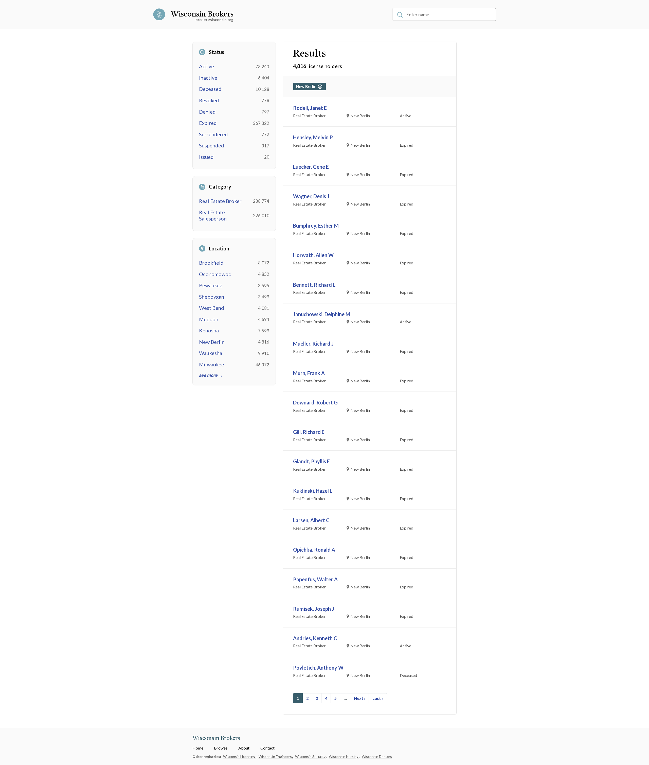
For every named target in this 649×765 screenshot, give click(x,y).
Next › (359, 698)
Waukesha (210, 353)
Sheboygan (211, 297)
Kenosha (209, 330)
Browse (220, 747)
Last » (378, 698)
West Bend (211, 308)
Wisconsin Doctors (377, 756)
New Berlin (212, 342)
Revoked (209, 100)
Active (206, 66)
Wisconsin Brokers (202, 14)
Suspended (211, 145)
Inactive (208, 78)
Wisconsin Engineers (276, 756)
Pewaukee (210, 285)
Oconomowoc (215, 274)
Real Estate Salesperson (213, 215)
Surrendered (213, 134)
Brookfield (211, 263)
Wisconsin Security (310, 756)
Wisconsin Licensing (239, 756)
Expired (208, 123)
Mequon (208, 319)
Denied (207, 112)
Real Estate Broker (220, 201)
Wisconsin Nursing (344, 756)
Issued (206, 157)
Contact (267, 747)
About (243, 747)
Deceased (210, 89)
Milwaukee (211, 364)
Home (197, 747)
